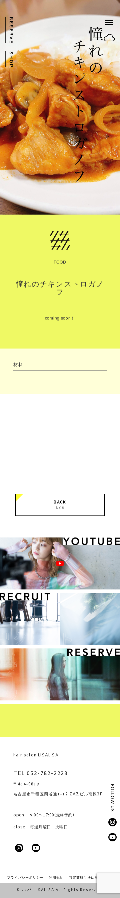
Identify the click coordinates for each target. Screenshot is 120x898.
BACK (60, 504)
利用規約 (56, 877)
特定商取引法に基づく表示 (91, 877)
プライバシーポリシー (25, 877)
